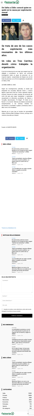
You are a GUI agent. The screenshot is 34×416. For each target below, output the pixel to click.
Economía (14, 327)
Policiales (5, 14)
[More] (23, 20)
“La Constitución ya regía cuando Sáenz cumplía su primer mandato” (21, 170)
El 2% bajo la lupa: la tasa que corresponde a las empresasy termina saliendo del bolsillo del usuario (21, 351)
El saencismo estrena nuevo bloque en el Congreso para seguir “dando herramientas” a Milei (22, 150)
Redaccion (14, 153)
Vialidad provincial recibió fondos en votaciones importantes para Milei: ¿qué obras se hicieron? (22, 341)
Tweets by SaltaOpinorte (9, 228)
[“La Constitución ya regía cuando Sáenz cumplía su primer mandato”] (6, 169)
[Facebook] (28, 413)
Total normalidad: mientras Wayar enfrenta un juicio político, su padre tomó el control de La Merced (22, 161)
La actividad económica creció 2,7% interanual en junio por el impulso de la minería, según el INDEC (21, 332)
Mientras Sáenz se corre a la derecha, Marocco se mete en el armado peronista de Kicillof (21, 269)
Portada (13, 147)
